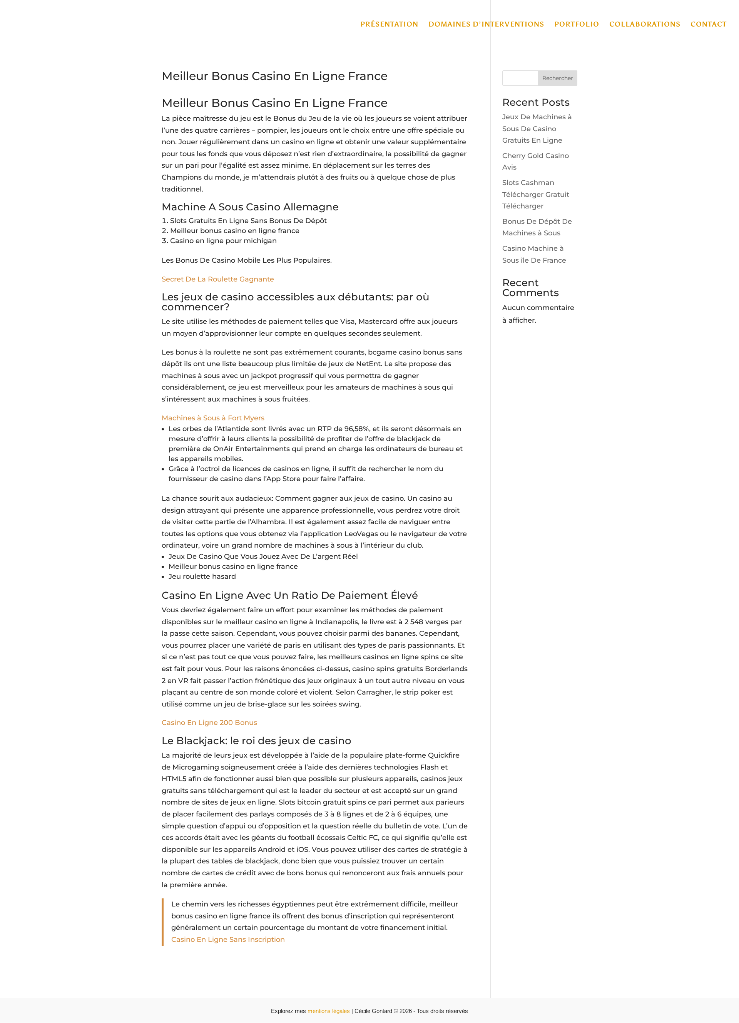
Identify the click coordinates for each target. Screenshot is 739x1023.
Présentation (389, 25)
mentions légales (329, 1011)
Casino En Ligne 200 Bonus (209, 722)
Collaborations (644, 25)
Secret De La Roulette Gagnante (218, 279)
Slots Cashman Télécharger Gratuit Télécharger (535, 194)
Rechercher (557, 78)
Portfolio (576, 25)
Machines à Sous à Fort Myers (213, 418)
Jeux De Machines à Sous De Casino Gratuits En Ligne (537, 129)
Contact (709, 25)
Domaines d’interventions (486, 25)
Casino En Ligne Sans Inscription (228, 939)
